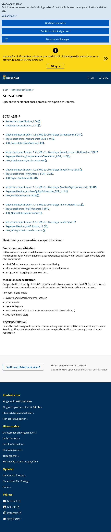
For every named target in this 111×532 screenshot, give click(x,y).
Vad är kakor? (9, 15)
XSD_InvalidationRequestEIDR (22, 195)
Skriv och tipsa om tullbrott (18, 413)
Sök (92, 77)
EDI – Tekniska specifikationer (19, 89)
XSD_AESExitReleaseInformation (23, 213)
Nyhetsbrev (13, 518)
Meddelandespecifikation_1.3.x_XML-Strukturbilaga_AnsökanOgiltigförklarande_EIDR (51, 187)
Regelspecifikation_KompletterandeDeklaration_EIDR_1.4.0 (37, 156)
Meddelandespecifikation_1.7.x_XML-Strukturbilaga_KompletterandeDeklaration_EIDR (51, 152)
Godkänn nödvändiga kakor (55, 31)
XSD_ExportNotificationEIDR (21, 178)
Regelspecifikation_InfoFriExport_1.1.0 (26, 226)
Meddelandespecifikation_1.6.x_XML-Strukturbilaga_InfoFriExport (40, 222)
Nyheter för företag (13, 475)
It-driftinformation (13, 444)
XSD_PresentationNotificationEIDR (25, 143)
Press (6, 487)
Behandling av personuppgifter (20, 461)
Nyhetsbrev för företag (15, 481)
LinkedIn (12, 507)
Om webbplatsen (12, 450)
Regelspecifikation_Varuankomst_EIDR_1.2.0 (29, 138)
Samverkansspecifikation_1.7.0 (22, 121)
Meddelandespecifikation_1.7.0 (23, 125)
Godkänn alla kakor (55, 23)
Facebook (12, 501)
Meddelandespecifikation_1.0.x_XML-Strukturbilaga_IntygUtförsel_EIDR (43, 169)
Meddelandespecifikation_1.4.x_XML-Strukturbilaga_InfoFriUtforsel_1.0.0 (44, 204)
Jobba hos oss (10, 438)
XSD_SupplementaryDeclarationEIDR (26, 160)
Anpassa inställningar (57, 39)
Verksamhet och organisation (19, 432)
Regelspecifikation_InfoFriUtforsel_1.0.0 (27, 208)
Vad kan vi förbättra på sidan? (25, 367)
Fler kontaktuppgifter (14, 418)
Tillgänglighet (10, 455)
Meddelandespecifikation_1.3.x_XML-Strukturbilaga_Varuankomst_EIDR (44, 134)
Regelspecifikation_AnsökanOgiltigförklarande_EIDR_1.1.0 (36, 191)
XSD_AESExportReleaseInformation (25, 230)
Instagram (13, 513)
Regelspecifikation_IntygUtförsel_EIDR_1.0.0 (29, 173)
